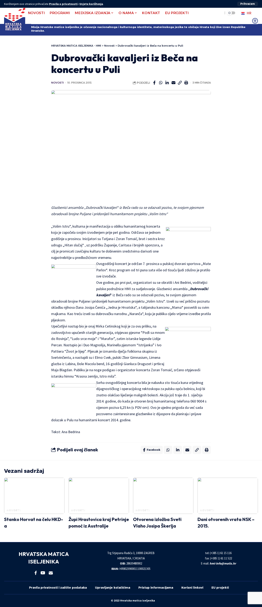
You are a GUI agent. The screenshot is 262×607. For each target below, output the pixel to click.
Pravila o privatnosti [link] (63, 4)
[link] (255, 21)
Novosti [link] (57, 82)
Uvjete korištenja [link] (91, 4)
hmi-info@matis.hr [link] (223, 563)
